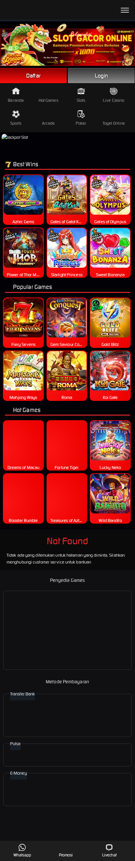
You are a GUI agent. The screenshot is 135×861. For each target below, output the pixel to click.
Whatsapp (22, 854)
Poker (81, 123)
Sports (16, 123)
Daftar (33, 75)
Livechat (109, 854)
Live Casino (113, 100)
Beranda (16, 100)
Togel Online (114, 123)
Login (101, 75)
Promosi (66, 854)
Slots (81, 100)
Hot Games (48, 100)
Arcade (48, 123)
